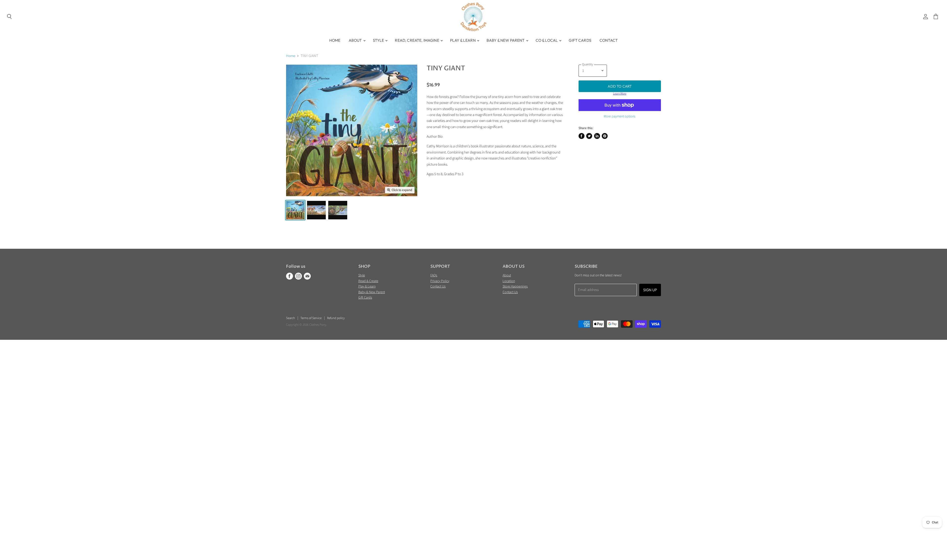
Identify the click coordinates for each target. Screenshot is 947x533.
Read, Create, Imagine (417, 40)
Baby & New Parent (506, 40)
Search (290, 318)
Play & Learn (463, 40)
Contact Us (438, 286)
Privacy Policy (439, 281)
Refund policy (336, 318)
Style (379, 40)
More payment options (620, 116)
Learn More (619, 93)
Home (335, 40)
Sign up (650, 289)
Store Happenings (515, 286)
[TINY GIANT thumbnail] (295, 210)
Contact (609, 40)
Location (509, 281)
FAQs (433, 275)
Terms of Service (311, 318)
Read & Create (368, 281)
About (356, 40)
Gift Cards (580, 40)
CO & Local (547, 40)
